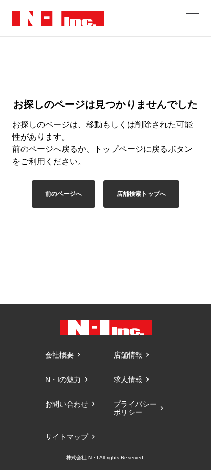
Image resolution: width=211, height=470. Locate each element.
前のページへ (63, 193)
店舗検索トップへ (141, 193)
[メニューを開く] (192, 18)
